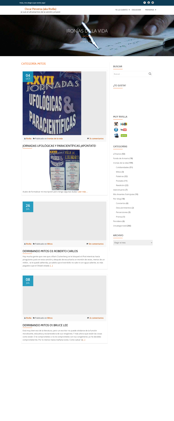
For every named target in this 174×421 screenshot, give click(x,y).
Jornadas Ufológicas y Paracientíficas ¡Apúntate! (59, 146)
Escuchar (136, 10)
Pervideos (117, 221)
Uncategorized (119, 225)
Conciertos (121, 203)
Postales (120, 181)
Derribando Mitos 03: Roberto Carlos (50, 251)
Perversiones (122, 212)
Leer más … (83, 191)
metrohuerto (119, 190)
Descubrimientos (123, 207)
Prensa (119, 216)
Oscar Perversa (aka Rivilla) (40, 9)
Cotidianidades (122, 167)
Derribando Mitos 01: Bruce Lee (45, 325)
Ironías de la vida (55, 138)
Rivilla (29, 138)
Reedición (120, 185)
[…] (51, 265)
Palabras (120, 176)
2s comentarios (96, 318)
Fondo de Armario (121, 158)
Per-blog (117, 198)
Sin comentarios (96, 244)
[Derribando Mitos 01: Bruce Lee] (64, 294)
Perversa (149, 10)
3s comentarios (96, 138)
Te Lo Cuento (121, 10)
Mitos (50, 244)
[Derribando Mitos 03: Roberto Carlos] (64, 220)
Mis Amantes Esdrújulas (123, 194)
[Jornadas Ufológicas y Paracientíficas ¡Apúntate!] (52, 103)
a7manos (117, 154)
